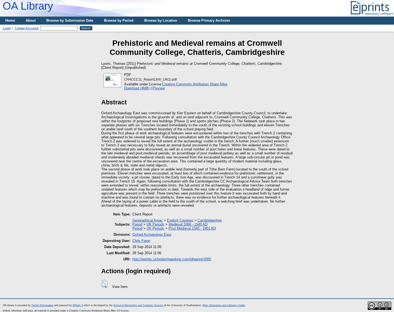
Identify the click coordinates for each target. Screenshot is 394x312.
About (31, 20)
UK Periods (155, 224)
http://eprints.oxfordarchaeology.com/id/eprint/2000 (171, 259)
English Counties (180, 220)
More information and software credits (224, 305)
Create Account (27, 28)
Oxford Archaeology (42, 305)
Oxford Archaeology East (151, 235)
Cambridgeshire (210, 220)
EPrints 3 (78, 305)
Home (10, 20)
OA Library (28, 6)
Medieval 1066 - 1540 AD (188, 224)
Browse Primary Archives (209, 20)
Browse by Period (118, 20)
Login (7, 28)
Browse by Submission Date (69, 20)
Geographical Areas (147, 220)
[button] (104, 284)
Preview (159, 88)
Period (137, 224)
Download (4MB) (137, 88)
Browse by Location (160, 20)
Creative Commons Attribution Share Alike (194, 84)
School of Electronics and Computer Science (138, 305)
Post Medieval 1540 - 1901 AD (192, 228)
